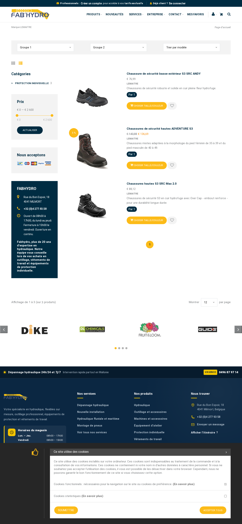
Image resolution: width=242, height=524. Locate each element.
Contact (175, 14)
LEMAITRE (132, 83)
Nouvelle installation (90, 412)
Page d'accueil (223, 27)
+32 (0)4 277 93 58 (208, 417)
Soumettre (66, 510)
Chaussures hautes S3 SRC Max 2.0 (152, 183)
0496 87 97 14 (221, 372)
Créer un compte (91, 3)
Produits (93, 14)
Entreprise (155, 14)
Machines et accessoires (150, 418)
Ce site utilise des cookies (71, 452)
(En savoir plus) (184, 484)
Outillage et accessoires (150, 412)
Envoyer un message (210, 424)
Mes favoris (195, 14)
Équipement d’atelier (148, 425)
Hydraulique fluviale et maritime (98, 418)
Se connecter (177, 3)
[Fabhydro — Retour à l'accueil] (15, 397)
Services (135, 14)
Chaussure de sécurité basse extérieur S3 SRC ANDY (164, 73)
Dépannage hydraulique (93, 405)
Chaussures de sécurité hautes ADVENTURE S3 (160, 128)
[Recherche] (228, 14)
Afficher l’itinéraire (204, 432)
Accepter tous (213, 510)
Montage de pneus (89, 425)
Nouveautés (114, 14)
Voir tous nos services (92, 432)
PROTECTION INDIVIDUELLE (32, 83)
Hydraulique (142, 405)
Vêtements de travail (148, 439)
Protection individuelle (149, 432)
